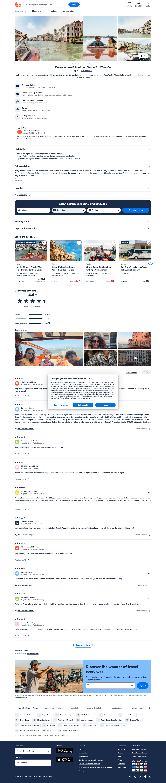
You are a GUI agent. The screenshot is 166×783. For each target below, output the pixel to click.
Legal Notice (83, 753)
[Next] (150, 262)
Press (120, 760)
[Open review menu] (149, 383)
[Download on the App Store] (64, 760)
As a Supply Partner (139, 749)
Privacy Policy (83, 756)
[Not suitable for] (148, 195)
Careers (120, 753)
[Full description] (148, 166)
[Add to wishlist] (44, 243)
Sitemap (81, 771)
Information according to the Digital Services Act (96, 767)
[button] (83, 70)
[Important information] (148, 228)
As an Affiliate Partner (139, 756)
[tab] (28, 708)
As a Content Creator (139, 753)
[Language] (138, 3)
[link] (31, 262)
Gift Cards (121, 764)
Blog (119, 756)
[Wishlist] (129, 3)
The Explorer (122, 767)
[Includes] (148, 188)
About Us (121, 749)
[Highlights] (148, 149)
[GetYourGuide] (18, 4)
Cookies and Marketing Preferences (91, 760)
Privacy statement (21, 697)
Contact (81, 749)
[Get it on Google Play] (64, 751)
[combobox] (46, 4)
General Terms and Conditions (89, 764)
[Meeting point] (148, 221)
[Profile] (147, 3)
